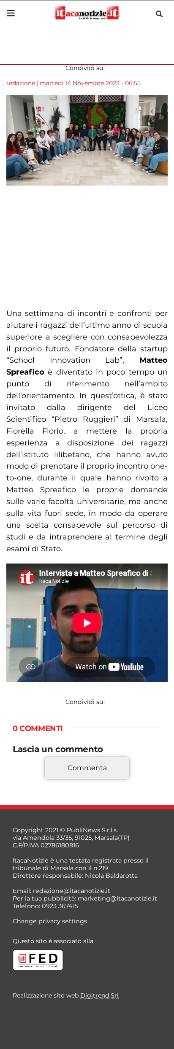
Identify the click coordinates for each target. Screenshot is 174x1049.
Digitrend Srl (99, 995)
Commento (30, 780)
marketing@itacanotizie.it (117, 898)
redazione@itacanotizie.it (71, 891)
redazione (20, 83)
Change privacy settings (50, 921)
